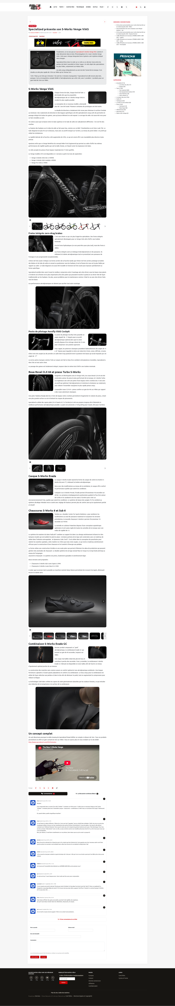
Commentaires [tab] (48, 793)
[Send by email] (52, 788)
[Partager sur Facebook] (36, 788)
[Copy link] (57, 788)
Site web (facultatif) (34, 933)
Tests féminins (123, 93)
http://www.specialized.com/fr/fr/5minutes (42, 742)
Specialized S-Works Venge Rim (86, 52)
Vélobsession (120, 109)
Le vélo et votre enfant (122, 102)
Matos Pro (70, 7)
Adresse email (71, 927)
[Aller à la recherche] (140, 7)
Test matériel (122, 90)
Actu (55, 7)
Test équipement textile (125, 92)
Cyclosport (122, 106)
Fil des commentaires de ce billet (68, 919)
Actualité (55, 32)
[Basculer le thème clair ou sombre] (145, 7)
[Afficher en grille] (30, 220)
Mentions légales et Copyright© (83, 996)
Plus (101, 7)
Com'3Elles (69, 996)
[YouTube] (121, 7)
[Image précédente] (31, 191)
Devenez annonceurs (95, 981)
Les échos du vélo (124, 85)
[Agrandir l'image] (67, 192)
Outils (95, 7)
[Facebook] (107, 7)
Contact (91, 978)
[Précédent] (30, 226)
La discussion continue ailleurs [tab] (87, 793)
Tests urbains (122, 95)
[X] (117, 7)
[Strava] (126, 7)
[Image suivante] (103, 191)
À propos (91, 975)
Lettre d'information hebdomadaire (71, 975)
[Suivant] (105, 226)
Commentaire (33, 940)
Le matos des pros (121, 97)
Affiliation (91, 983)
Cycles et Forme (123, 978)
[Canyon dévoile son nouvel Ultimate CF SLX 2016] (104, 21)
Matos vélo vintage (121, 113)
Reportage (122, 108)
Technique (80, 7)
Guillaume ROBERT (34, 32)
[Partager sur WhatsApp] (48, 788)
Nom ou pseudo (33, 927)
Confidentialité (93, 986)
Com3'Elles (122, 975)
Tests (61, 7)
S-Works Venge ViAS (33, 36)
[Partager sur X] (40, 788)
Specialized (41, 36)
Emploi (121, 86)
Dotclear (37, 996)
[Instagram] (112, 7)
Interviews (119, 111)
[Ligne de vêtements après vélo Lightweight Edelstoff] (30, 21)
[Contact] (136, 7)
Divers (88, 7)
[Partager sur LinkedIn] (44, 788)
